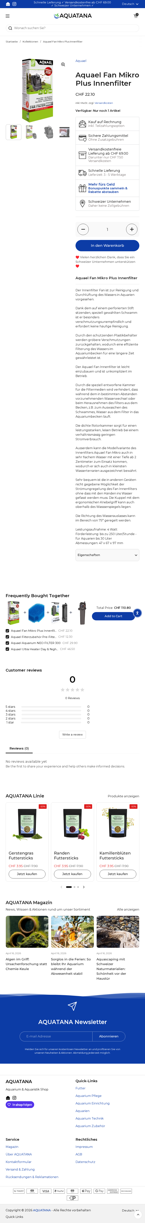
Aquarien (82, 1111)
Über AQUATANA (19, 1154)
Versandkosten (104, 103)
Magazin (12, 1147)
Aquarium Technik (90, 1118)
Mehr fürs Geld (101, 184)
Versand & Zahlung (20, 1169)
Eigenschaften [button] (89, 555)
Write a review (72, 734)
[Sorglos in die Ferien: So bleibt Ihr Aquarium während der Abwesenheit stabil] (72, 932)
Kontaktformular (19, 1162)
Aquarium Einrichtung (93, 1103)
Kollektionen (30, 41)
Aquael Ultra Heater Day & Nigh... (34, 649)
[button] (135, 16)
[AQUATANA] (73, 16)
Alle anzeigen (128, 909)
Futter (81, 1088)
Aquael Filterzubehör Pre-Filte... (33, 637)
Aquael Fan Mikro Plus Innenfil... (33, 630)
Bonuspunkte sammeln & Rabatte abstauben (107, 190)
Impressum (84, 1147)
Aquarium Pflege (89, 1096)
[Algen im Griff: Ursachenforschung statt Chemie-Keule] (27, 932)
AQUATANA (42, 1210)
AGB (79, 1154)
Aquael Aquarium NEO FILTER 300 (36, 643)
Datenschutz (85, 1162)
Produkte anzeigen (123, 796)
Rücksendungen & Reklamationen (32, 1177)
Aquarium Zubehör (90, 1126)
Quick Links (14, 1217)
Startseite (12, 41)
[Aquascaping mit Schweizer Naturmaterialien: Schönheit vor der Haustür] (117, 932)
